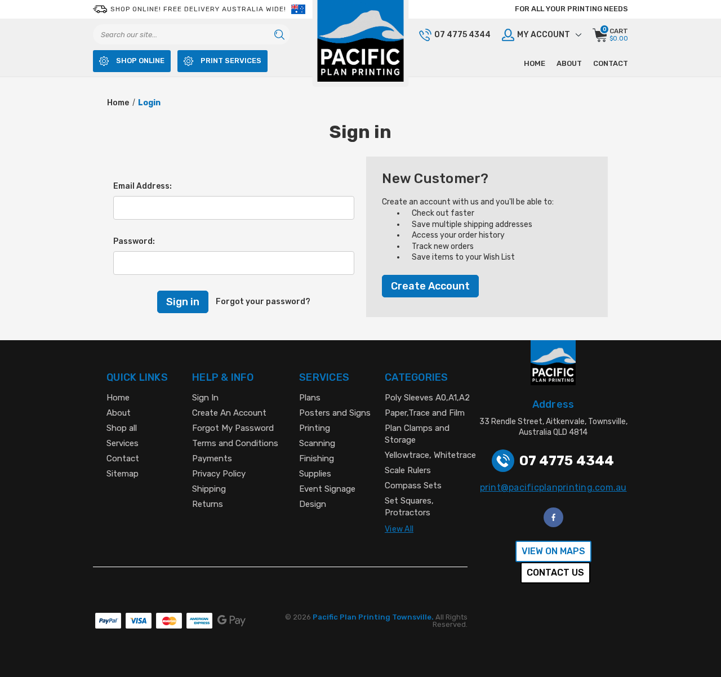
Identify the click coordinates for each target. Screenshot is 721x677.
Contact (610, 63)
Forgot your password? (263, 302)
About (569, 63)
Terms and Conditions (235, 443)
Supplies (315, 474)
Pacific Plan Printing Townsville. (374, 617)
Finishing (316, 458)
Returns (207, 504)
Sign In (205, 398)
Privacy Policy (219, 474)
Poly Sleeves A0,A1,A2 (427, 398)
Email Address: (142, 186)
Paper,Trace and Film (425, 413)
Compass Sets (413, 485)
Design (312, 504)
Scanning (317, 443)
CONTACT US (555, 572)
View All (399, 529)
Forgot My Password (233, 428)
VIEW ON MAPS (553, 551)
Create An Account (229, 413)
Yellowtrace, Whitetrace (430, 455)
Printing (314, 428)
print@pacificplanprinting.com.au (553, 487)
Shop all (121, 428)
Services (122, 443)
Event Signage (327, 489)
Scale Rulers (408, 470)
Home (534, 63)
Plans (310, 398)
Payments (212, 458)
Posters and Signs (335, 413)
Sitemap (122, 474)
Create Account (430, 286)
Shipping (209, 489)
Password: (134, 241)
